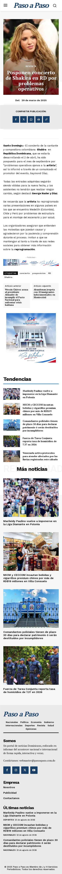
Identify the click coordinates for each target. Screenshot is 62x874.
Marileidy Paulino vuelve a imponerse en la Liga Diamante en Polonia (40, 394)
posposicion (39, 273)
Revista (31, 66)
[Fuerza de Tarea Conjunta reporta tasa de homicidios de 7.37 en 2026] (11, 441)
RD (49, 273)
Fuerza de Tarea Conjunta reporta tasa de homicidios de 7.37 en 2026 (40, 441)
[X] (23, 119)
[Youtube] (34, 770)
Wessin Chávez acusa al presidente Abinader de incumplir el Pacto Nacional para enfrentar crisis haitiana (16, 297)
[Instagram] (16, 770)
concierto (25, 273)
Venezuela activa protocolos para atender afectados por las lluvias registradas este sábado (40, 456)
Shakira (8, 277)
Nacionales (9, 835)
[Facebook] (16, 119)
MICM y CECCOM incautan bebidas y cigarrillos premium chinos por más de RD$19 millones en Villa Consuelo (39, 409)
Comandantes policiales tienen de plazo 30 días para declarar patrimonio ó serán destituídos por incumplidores (40, 425)
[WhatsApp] (31, 119)
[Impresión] (38, 119)
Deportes (8, 820)
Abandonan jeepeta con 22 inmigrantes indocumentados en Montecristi (44, 293)
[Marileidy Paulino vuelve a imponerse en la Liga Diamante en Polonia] (11, 394)
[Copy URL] (46, 119)
